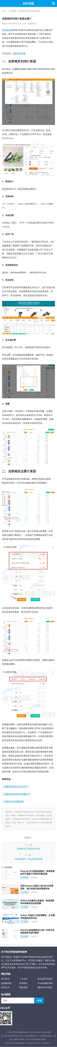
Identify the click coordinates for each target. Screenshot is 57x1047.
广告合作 (23, 979)
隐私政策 (23, 987)
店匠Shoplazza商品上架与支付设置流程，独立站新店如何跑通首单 (36, 887)
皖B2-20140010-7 (37, 1032)
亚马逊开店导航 (45, 979)
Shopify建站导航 (45, 983)
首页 (4, 11)
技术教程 (12, 11)
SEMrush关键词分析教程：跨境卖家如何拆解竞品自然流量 (37, 902)
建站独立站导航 (45, 987)
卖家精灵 (6, 30)
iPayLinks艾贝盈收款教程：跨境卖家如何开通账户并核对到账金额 (37, 872)
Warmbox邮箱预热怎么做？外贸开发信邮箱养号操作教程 (37, 931)
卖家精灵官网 (19, 53)
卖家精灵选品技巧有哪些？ (17, 794)
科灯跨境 (5, 979)
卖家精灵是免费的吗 (13, 801)
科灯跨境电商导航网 (20, 1032)
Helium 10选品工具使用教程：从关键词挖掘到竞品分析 (37, 916)
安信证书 (5, 987)
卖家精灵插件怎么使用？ (15, 786)
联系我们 (23, 983)
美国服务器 (6, 983)
